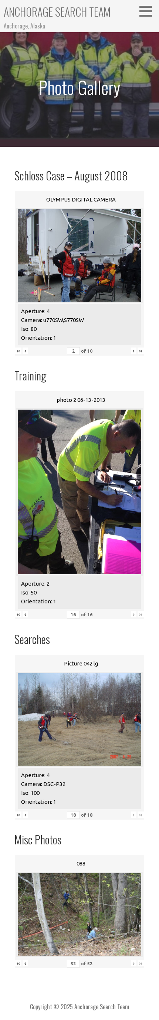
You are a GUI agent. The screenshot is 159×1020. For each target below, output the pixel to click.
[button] (148, 11)
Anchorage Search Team (57, 11)
